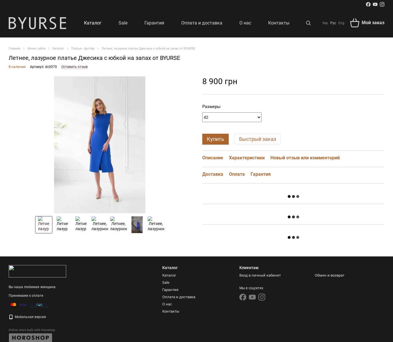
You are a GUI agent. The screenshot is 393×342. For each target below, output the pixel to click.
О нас (245, 23)
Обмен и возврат (329, 275)
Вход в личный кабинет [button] (260, 275)
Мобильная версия (30, 317)
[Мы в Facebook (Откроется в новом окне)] (368, 4)
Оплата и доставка (201, 23)
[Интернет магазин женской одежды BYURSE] (37, 271)
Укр (325, 23)
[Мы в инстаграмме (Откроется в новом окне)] (382, 4)
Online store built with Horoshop (32, 330)
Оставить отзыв (74, 67)
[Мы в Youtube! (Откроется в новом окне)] (375, 4)
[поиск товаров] (308, 23)
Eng (341, 23)
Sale (123, 23)
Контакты (278, 23)
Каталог (93, 23)
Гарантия (154, 23)
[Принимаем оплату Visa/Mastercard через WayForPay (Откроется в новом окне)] (29, 305)
